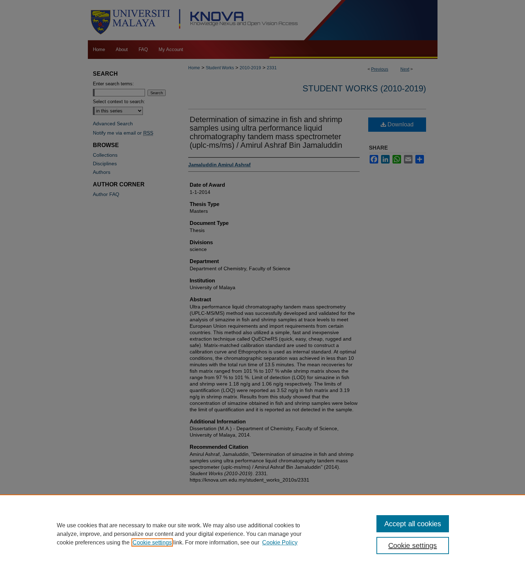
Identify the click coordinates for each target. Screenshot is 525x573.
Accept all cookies (412, 524)
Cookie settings (152, 542)
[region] (262, 533)
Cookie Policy (280, 542)
